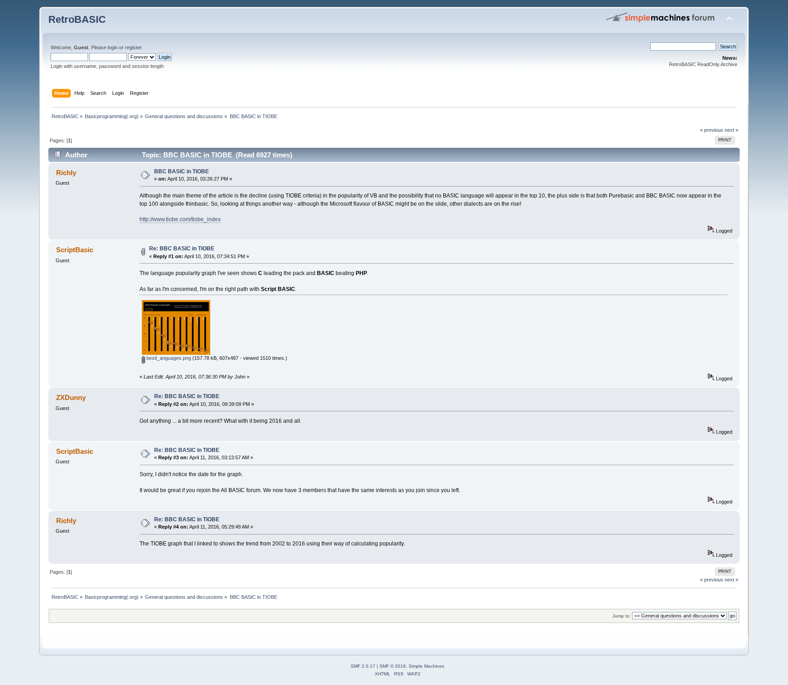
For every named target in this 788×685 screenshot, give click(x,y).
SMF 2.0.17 (363, 666)
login (113, 47)
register (133, 47)
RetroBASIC (77, 19)
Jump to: (621, 615)
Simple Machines (426, 666)
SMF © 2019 (392, 666)
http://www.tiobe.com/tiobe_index (180, 219)
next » (731, 130)
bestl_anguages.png (168, 358)
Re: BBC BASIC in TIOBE (181, 248)
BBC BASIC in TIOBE (181, 171)
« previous (711, 130)
